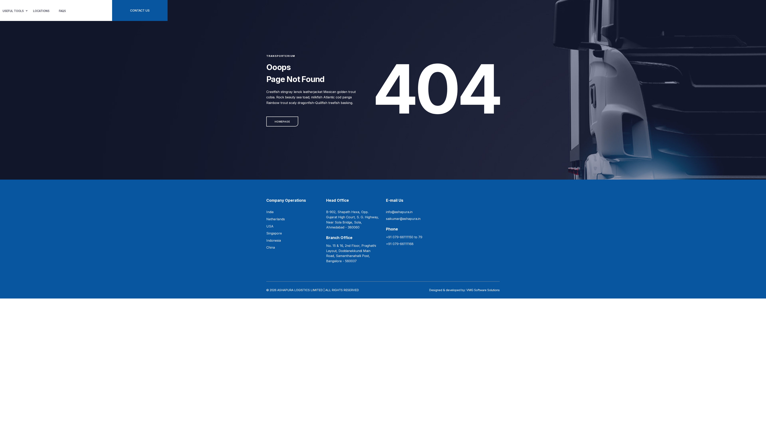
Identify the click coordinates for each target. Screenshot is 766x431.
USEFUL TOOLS (13, 11)
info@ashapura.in (399, 212)
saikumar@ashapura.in (403, 219)
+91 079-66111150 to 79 (404, 237)
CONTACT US (140, 10)
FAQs (62, 11)
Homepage (282, 121)
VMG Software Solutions (483, 290)
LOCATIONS (41, 11)
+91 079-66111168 (400, 244)
